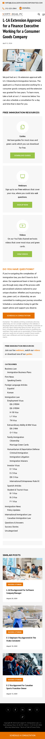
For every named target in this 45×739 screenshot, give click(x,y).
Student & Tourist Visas (17, 490)
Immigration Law (12, 397)
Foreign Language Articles (16, 385)
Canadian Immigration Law (19, 518)
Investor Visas (13, 465)
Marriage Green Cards (19, 445)
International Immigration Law (18, 514)
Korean (10, 392)
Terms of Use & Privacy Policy (30, 727)
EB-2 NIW (14, 428)
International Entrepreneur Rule (24, 481)
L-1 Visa (13, 416)
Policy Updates (13, 510)
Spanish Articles (14, 486)
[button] (43, 14)
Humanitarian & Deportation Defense (23, 449)
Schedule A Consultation (22, 735)
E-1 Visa (13, 469)
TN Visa (13, 420)
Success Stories (11, 527)
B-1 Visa (13, 493)
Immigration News (13, 506)
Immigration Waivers (19, 461)
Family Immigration (15, 437)
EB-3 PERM (14, 408)
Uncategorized (11, 531)
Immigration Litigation (19, 457)
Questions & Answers (14, 523)
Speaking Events (14, 380)
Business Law (11, 369)
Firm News (9, 377)
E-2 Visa (13, 473)
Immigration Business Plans (19, 372)
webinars (20, 350)
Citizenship (14, 441)
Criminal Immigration (19, 453)
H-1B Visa (14, 412)
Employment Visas (15, 401)
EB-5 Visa (14, 477)
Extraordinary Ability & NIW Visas (21, 425)
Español (10, 388)
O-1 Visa (13, 433)
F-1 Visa (13, 501)
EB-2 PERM (14, 404)
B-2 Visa (13, 497)
